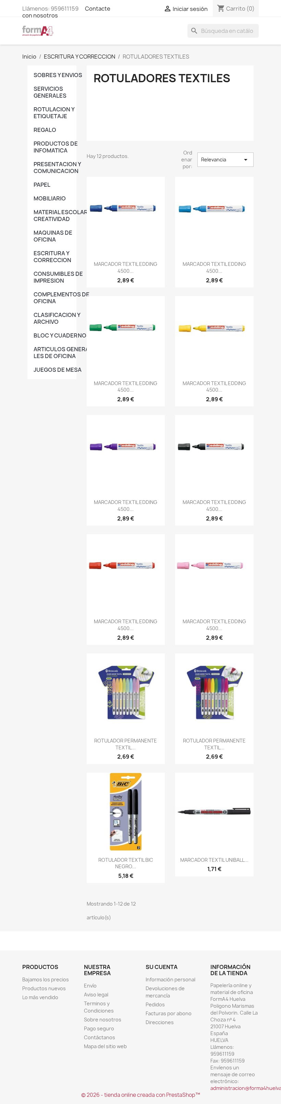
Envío (90, 985)
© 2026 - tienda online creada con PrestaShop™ (140, 1095)
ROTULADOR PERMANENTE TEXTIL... (125, 744)
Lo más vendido (40, 997)
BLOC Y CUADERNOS (62, 335)
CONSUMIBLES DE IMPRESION (58, 277)
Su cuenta (162, 967)
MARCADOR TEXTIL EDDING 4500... (125, 267)
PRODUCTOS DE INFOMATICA (56, 147)
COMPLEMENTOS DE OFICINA (61, 298)
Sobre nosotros (102, 1019)
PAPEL (42, 184)
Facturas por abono (169, 1013)
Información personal (170, 979)
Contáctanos (99, 1037)
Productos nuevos (44, 988)
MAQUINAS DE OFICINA (53, 236)
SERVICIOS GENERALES (50, 92)
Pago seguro (99, 1028)
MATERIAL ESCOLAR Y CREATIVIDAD (63, 215)
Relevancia (225, 160)
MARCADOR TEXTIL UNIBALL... (214, 860)
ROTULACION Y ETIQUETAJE (54, 113)
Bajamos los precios (45, 979)
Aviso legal (96, 994)
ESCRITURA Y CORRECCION (52, 256)
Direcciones (160, 1022)
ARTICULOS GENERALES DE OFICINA (62, 352)
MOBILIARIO (50, 198)
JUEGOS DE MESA (58, 369)
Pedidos (155, 1004)
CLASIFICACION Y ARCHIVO (57, 318)
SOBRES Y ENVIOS (58, 75)
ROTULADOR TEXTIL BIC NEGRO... (125, 863)
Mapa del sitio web (105, 1046)
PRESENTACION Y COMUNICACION (57, 167)
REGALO (45, 130)
